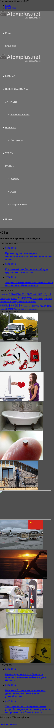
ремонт (10, 308)
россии (18, 309)
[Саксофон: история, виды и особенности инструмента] (23, 578)
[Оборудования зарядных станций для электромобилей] (21, 608)
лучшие (48, 298)
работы (3, 309)
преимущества (41, 305)
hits (1, 294)
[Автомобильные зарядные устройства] (20, 371)
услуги (35, 309)
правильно (26, 306)
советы (24, 309)
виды (47, 294)
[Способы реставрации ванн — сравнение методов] (21, 430)
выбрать (25, 298)
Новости (10, 127)
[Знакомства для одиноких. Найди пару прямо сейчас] (22, 400)
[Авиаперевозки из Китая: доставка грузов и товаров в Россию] (21, 548)
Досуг (13, 191)
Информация (16, 140)
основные (30, 301)
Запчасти (11, 102)
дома (34, 299)
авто (5, 294)
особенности (11, 305)
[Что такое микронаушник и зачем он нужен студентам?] (21, 459)
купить (39, 298)
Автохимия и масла (19, 115)
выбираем (5, 298)
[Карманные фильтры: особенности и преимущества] (21, 637)
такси (31, 309)
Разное (9, 166)
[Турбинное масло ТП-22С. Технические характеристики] (25, 662)
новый (2, 302)
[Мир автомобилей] (20, 18)
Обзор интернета (18, 204)
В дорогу (14, 179)
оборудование (18, 302)
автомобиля (34, 293)
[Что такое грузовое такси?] (19, 341)
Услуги (9, 153)
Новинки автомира (16, 89)
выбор (14, 298)
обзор (8, 301)
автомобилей (17, 293)
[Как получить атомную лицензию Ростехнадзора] (25, 519)
